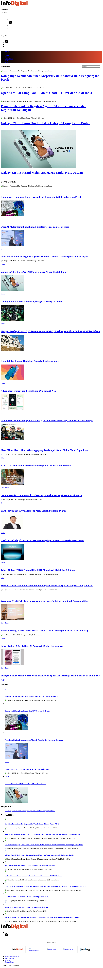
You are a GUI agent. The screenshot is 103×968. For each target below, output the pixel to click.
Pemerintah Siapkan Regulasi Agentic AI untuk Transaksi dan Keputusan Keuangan (44, 256)
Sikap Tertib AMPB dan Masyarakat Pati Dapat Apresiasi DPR (26, 907)
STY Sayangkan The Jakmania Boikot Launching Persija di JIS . (27, 897)
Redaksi (7, 960)
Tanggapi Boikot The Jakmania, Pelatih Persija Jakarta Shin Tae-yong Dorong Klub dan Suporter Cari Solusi (42, 917)
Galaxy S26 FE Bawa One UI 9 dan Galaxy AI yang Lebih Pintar (34, 272)
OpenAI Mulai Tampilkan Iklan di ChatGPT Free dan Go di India (35, 227)
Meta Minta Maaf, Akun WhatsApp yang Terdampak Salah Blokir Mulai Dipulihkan (44, 450)
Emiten (7, 51)
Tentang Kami (9, 962)
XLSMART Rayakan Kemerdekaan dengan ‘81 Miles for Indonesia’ (36, 465)
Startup (7, 60)
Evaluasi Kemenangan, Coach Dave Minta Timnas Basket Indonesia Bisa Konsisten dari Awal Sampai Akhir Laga (44, 845)
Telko (6, 53)
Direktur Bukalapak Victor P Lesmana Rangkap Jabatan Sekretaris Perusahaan (42, 540)
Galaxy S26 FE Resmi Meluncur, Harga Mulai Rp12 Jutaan (31, 301)
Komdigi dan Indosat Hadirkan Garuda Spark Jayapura (30, 361)
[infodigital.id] (18, 949)
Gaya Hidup (9, 59)
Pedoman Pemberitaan (12, 956)
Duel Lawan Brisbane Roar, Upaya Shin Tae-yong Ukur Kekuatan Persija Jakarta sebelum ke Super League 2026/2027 (46, 886)
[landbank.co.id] (85, 949)
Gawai (7, 55)
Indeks (7, 62)
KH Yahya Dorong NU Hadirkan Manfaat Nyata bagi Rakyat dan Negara (30, 865)
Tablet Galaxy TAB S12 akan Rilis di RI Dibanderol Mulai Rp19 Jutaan (38, 570)
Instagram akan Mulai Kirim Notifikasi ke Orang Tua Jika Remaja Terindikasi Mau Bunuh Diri (50, 675)
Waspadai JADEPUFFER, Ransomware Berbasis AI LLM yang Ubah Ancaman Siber (45, 601)
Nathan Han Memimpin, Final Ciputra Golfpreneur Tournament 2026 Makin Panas (33, 876)
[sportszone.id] (53, 840)
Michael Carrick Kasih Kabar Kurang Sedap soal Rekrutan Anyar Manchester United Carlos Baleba (39, 855)
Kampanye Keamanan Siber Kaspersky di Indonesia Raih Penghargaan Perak (41, 197)
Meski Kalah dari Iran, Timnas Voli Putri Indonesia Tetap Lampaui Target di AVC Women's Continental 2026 (42, 834)
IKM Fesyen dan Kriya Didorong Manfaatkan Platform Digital (33, 510)
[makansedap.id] (34, 949)
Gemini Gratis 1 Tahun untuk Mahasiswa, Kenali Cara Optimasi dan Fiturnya (41, 495)
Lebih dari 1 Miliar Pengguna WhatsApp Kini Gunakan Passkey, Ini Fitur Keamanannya (47, 420)
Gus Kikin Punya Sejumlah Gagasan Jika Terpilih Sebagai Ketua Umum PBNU (32, 824)
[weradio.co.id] (53, 819)
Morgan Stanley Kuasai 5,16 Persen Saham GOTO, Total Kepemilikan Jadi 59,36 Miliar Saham (50, 331)
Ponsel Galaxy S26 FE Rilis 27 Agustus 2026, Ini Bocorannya (32, 646)
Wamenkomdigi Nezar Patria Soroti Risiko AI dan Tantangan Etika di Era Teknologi (45, 630)
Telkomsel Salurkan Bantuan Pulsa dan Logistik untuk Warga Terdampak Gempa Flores (47, 585)
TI (5, 57)
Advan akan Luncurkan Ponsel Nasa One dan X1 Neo (28, 391)
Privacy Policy (9, 958)
